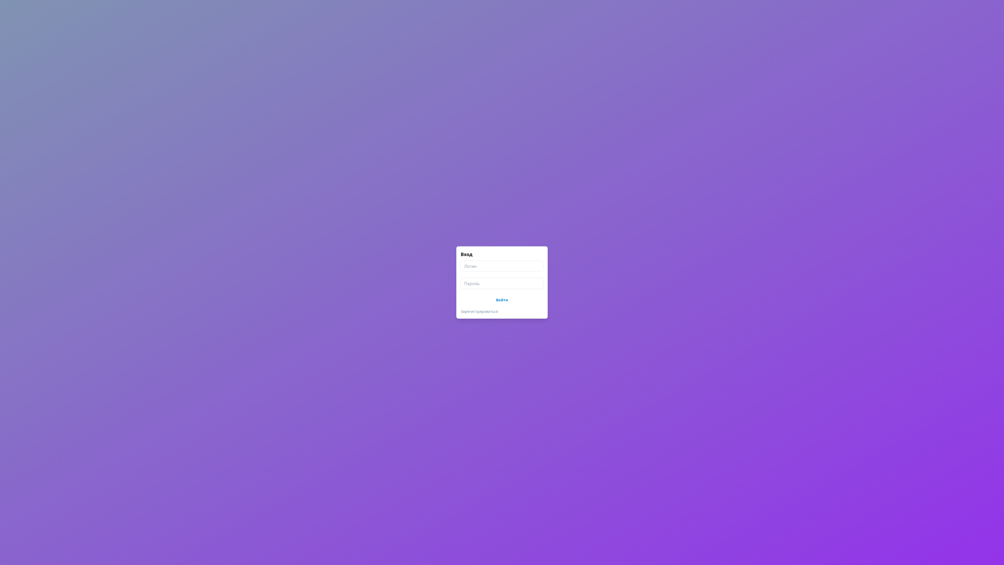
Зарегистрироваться (479, 311)
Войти (502, 299)
